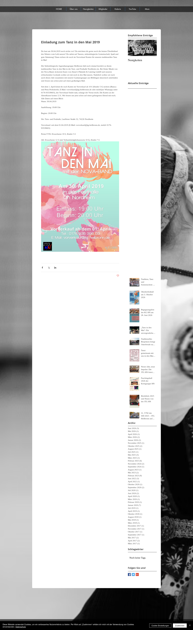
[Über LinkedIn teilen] (55, 267)
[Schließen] (189, 625)
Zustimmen (179, 625)
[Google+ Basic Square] (137, 574)
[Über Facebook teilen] (42, 267)
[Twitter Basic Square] (133, 574)
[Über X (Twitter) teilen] (49, 267)
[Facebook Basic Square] (129, 574)
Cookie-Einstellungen (160, 625)
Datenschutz (20, 626)
